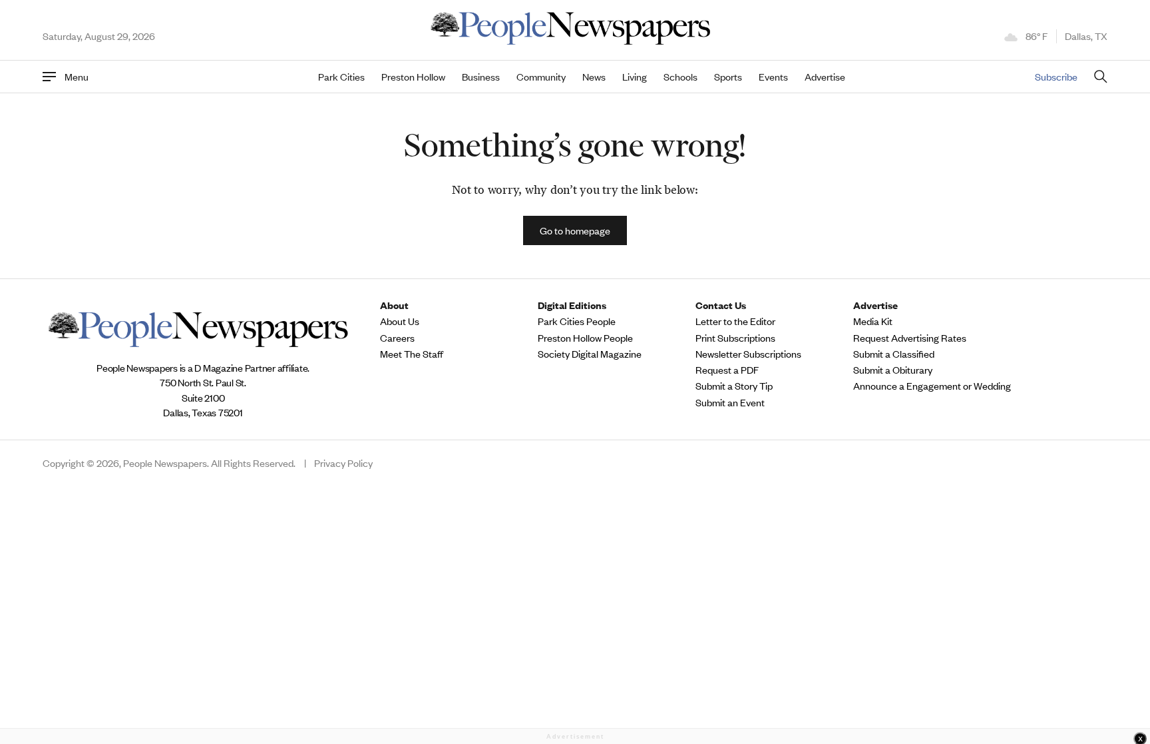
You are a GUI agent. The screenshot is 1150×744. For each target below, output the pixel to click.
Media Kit (872, 321)
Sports (728, 77)
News (594, 77)
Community (541, 77)
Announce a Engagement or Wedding (932, 386)
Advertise (825, 77)
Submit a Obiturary (892, 370)
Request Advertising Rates (909, 338)
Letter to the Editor (735, 321)
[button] (575, 230)
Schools (680, 77)
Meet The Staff (411, 354)
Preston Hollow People (585, 338)
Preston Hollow (413, 77)
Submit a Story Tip (734, 386)
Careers (397, 338)
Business (481, 77)
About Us (399, 321)
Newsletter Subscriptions (748, 354)
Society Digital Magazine (590, 354)
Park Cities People (577, 321)
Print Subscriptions (735, 338)
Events (773, 77)
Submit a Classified (893, 354)
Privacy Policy (343, 463)
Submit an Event (730, 402)
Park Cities (341, 77)
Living (634, 77)
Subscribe (1056, 76)
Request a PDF (727, 370)
